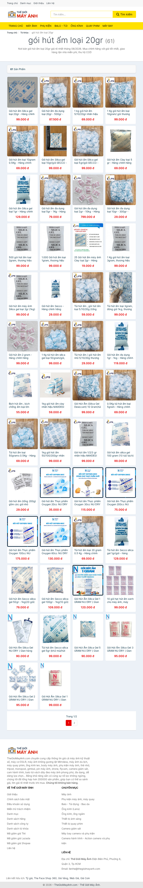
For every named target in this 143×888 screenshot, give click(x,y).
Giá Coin (85, 878)
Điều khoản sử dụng (18, 804)
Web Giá (74, 878)
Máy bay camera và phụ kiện (78, 833)
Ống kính (77, 25)
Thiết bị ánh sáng (71, 818)
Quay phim (92, 25)
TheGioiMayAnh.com (65, 884)
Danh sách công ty (17, 823)
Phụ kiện (45, 25)
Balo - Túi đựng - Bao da (75, 804)
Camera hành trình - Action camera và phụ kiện (86, 841)
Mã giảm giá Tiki (16, 833)
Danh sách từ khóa (17, 828)
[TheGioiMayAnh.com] (22, 14)
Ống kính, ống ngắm (73, 813)
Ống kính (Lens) (71, 808)
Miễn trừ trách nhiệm (19, 808)
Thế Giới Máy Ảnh (90, 884)
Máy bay (108, 25)
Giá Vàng (63, 878)
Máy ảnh (31, 25)
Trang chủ (12, 3)
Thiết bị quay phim (72, 823)
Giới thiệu (38, 3)
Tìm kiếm (125, 14)
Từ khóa (24, 32)
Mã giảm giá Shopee (18, 843)
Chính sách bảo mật (18, 799)
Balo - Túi (61, 25)
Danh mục (25, 3)
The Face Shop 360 (45, 878)
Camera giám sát (71, 828)
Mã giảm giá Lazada (18, 838)
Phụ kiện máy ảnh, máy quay (78, 799)
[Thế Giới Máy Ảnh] (24, 750)
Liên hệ (50, 3)
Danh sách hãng (16, 818)
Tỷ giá (29, 878)
